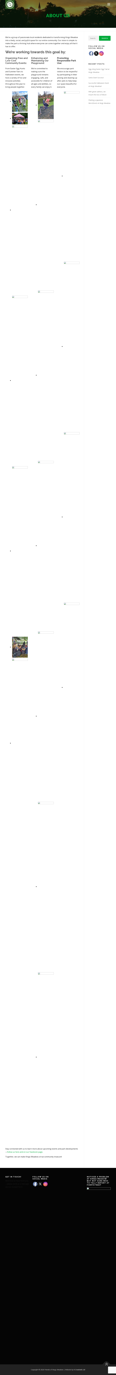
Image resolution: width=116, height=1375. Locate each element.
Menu (109, 4)
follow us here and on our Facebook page (24, 1152)
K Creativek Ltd (79, 1370)
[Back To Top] (106, 1364)
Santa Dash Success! (96, 78)
